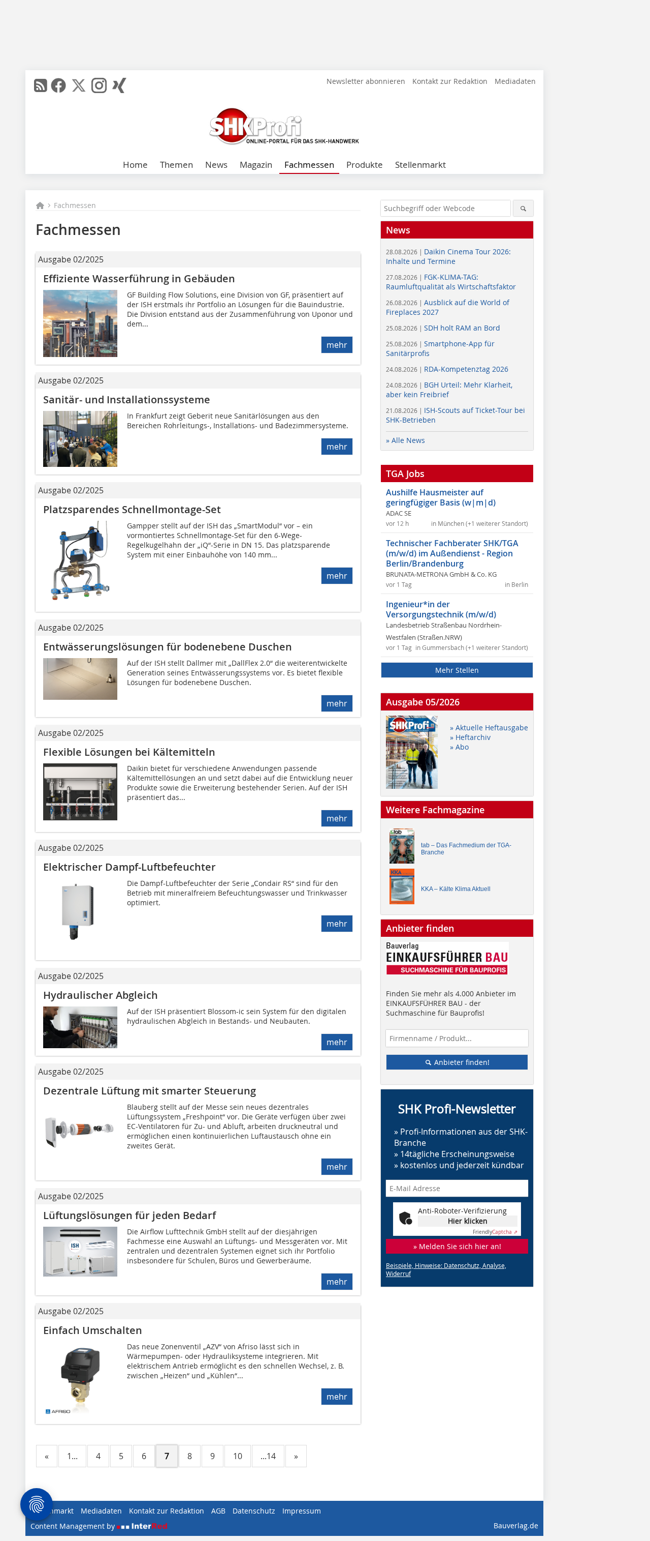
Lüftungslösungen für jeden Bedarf (129, 1215)
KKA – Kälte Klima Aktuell (456, 889)
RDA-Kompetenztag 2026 (447, 369)
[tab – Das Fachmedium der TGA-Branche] (404, 848)
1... (72, 1456)
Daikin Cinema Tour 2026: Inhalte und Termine (448, 256)
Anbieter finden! (461, 1062)
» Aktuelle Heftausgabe (489, 727)
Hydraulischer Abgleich (100, 995)
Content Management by (73, 1526)
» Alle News (405, 440)
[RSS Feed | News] (40, 85)
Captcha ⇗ (495, 1232)
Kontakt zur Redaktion (450, 81)
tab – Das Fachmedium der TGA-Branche (466, 849)
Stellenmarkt (420, 164)
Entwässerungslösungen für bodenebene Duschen (167, 647)
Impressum (301, 1511)
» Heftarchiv (470, 737)
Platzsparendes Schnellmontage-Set (132, 509)
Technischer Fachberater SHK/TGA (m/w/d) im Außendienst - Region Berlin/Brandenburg (452, 553)
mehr (337, 344)
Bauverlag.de (516, 1525)
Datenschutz (254, 1511)
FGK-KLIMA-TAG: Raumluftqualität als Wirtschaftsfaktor (451, 281)
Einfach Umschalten (92, 1330)
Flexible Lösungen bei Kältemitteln (129, 752)
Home (135, 164)
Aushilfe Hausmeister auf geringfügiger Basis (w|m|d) (441, 497)
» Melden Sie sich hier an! (457, 1246)
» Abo (459, 747)
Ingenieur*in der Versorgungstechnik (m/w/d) (441, 609)
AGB (218, 1511)
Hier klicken (468, 1221)
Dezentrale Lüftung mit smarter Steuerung (149, 1091)
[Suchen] (523, 208)
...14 (268, 1456)
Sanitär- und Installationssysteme (126, 399)
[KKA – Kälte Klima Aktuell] (404, 889)
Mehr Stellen (457, 670)
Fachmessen (309, 164)
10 (237, 1456)
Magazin (256, 164)
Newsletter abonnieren (366, 81)
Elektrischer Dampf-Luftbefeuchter (129, 867)
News (216, 164)
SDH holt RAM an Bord (443, 328)
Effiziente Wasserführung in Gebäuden (139, 278)
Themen (176, 164)
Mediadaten (515, 81)
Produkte (364, 164)
